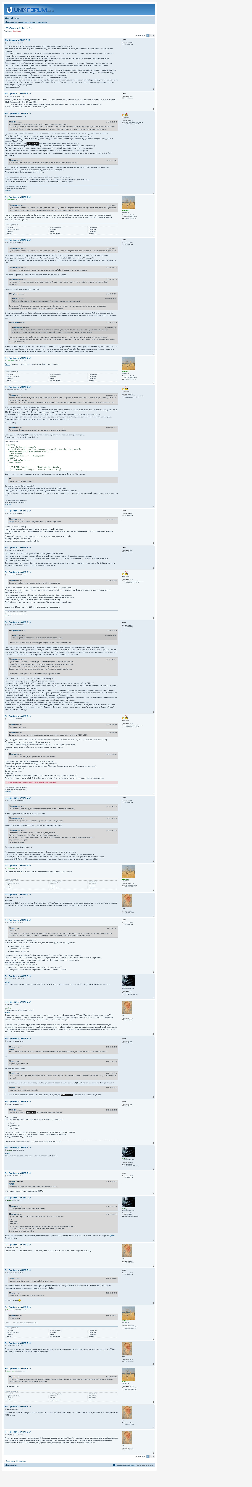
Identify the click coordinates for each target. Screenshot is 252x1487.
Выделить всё (13, 441)
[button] (153, 35)
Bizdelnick (15, 322)
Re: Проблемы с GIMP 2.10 (18, 93)
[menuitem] (7, 18)
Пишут (7, 364)
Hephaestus (15, 205)
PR (20, 872)
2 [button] (150, 36)
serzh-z (8, 1008)
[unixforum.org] (30, 9)
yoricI (13, 928)
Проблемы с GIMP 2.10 (18, 28)
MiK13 (13, 122)
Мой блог (8, 190)
